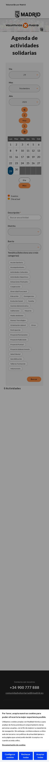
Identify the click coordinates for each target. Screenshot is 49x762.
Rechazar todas (25, 755)
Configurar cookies (10, 755)
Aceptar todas (40, 755)
